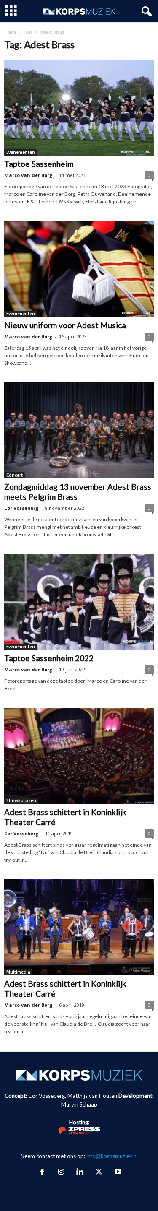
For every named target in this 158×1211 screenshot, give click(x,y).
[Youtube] (117, 1172)
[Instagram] (60, 1172)
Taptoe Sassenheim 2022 (49, 658)
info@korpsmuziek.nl (112, 1156)
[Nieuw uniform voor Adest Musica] (79, 269)
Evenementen (20, 152)
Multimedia (18, 972)
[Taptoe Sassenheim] (79, 108)
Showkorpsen (21, 800)
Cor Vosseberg (21, 508)
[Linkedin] (79, 1172)
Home (10, 31)
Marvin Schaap (79, 1104)
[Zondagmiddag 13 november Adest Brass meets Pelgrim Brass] (79, 430)
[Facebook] (41, 1172)
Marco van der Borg (28, 175)
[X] (98, 1172)
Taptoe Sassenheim (38, 164)
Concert (14, 475)
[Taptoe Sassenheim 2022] (79, 602)
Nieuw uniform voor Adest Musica (65, 325)
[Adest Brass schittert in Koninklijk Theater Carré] (79, 756)
